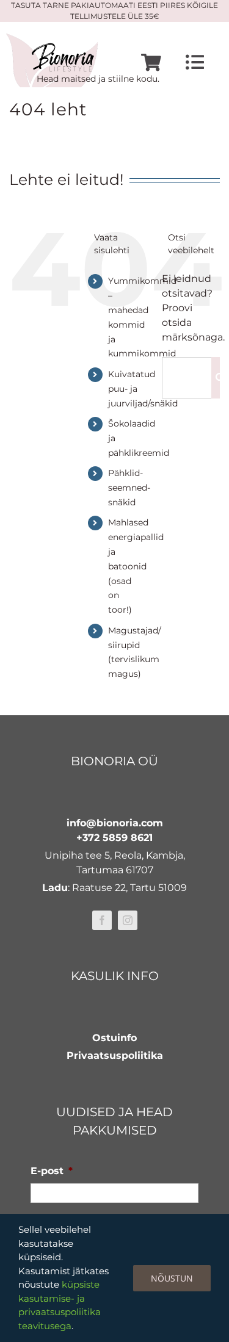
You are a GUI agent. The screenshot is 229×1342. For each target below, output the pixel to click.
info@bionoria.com (115, 823)
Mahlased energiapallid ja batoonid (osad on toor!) (136, 566)
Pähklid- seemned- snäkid (129, 487)
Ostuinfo (114, 1038)
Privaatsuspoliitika (115, 1055)
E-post (52, 1171)
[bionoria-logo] (52, 38)
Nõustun (172, 1278)
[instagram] (127, 920)
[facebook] (102, 920)
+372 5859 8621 (114, 837)
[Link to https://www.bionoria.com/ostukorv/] (151, 62)
